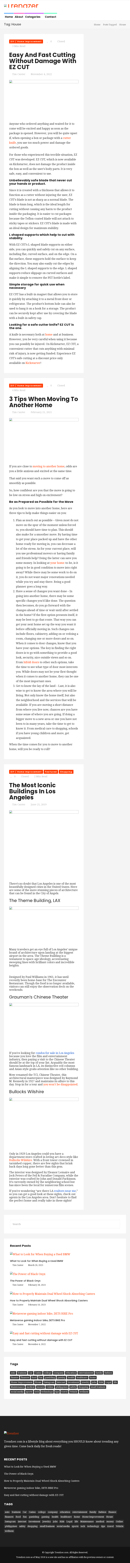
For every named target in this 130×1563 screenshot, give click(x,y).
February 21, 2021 (41, 412)
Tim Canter (18, 74)
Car (30, 1373)
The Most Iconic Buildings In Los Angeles (32, 791)
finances (25, 1377)
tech (37, 1391)
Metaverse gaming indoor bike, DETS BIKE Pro (37, 1320)
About (19, 17)
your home (57, 562)
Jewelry (85, 1382)
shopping (83, 1387)
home (48, 334)
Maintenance (17, 1387)
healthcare (82, 1377)
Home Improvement (21, 1382)
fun (40, 1377)
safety (73, 1387)
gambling (50, 1377)
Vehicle (73, 1391)
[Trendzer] (21, 6)
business (22, 1373)
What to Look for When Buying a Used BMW (36, 1261)
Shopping (66, 771)
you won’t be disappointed (60, 1084)
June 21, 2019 (39, 804)
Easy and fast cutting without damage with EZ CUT (42, 61)
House (38, 1382)
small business (98, 1387)
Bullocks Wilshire (20, 1160)
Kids (101, 1382)
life (115, 1382)
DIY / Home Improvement (26, 41)
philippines (62, 1387)
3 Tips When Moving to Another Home (43, 402)
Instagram (49, 1382)
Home (9, 17)
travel (64, 1391)
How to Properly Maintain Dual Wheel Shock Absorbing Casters (49, 1300)
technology (47, 1391)
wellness (84, 1391)
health (71, 1377)
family (98, 1373)
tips (57, 1391)
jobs (94, 1382)
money (40, 1387)
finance (14, 1377)
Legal (108, 1382)
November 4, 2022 (41, 74)
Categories (33, 17)
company (58, 1373)
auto (13, 1373)
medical (30, 1387)
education (71, 1373)
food (34, 1377)
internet (61, 1382)
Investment (73, 1382)
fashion (108, 1373)
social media (17, 1391)
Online (49, 1387)
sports (29, 1391)
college (47, 1373)
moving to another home (48, 466)
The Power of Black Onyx (25, 1280)
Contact (50, 17)
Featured (51, 771)
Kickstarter (33, 363)
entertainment (85, 1373)
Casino (38, 1373)
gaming (61, 1377)
